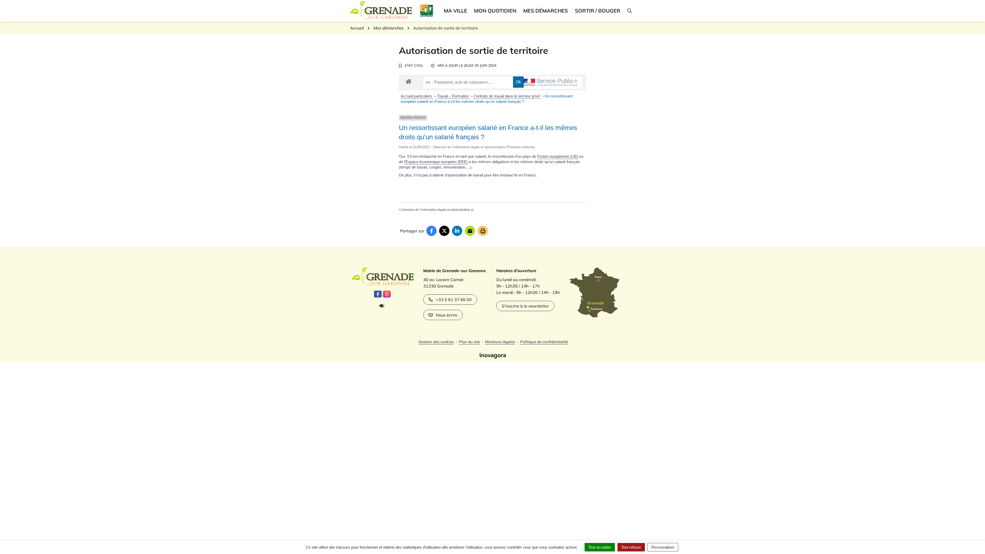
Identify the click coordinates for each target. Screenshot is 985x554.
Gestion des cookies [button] (436, 341)
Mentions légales (500, 341)
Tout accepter (599, 547)
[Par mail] (470, 231)
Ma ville (455, 10)
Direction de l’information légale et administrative (436, 210)
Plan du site (469, 341)
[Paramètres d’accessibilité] (382, 306)
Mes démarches (545, 10)
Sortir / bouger (597, 10)
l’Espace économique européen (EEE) (436, 162)
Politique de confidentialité (544, 341)
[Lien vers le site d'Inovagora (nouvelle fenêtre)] (492, 355)
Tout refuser (631, 547)
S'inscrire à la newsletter (525, 306)
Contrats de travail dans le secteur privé (507, 96)
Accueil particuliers (417, 96)
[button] (629, 11)
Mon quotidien (495, 10)
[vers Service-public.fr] (550, 82)
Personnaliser (662, 547)
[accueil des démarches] (408, 80)
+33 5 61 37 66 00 (454, 299)
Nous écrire (446, 315)
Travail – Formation (453, 96)
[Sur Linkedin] (457, 231)
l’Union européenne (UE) (557, 156)
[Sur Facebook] (431, 231)
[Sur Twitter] (444, 231)
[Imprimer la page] (483, 231)
